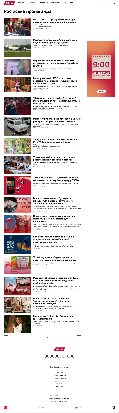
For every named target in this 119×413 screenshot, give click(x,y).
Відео (42, 3)
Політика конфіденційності (59, 401)
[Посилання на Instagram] (62, 356)
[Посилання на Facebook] (52, 356)
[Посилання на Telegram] (47, 356)
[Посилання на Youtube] (57, 356)
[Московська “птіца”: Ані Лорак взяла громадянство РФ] (17, 324)
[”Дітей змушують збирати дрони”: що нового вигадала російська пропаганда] (17, 265)
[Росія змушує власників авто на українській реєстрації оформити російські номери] (17, 126)
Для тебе (22, 3)
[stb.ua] (5, 407)
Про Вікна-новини (59, 375)
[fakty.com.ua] (41, 407)
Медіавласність (59, 381)
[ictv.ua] (78, 407)
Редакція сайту (59, 370)
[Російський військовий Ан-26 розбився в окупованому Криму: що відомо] (17, 48)
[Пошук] (114, 3)
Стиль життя (55, 3)
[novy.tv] (113, 407)
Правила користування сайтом (59, 398)
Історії (33, 3)
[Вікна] (9, 3)
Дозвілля (69, 3)
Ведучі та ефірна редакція (59, 367)
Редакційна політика (59, 378)
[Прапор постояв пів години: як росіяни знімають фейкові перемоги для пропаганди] (17, 224)
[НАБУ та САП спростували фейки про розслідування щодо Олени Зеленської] (17, 27)
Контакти (59, 384)
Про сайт (59, 372)
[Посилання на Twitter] (67, 356)
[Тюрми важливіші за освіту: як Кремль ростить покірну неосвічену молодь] (17, 165)
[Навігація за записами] (79, 337)
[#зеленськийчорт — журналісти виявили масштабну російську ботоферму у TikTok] (17, 185)
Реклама (59, 386)
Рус (109, 3)
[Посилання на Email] (72, 356)
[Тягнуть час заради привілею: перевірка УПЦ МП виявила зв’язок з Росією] (17, 146)
